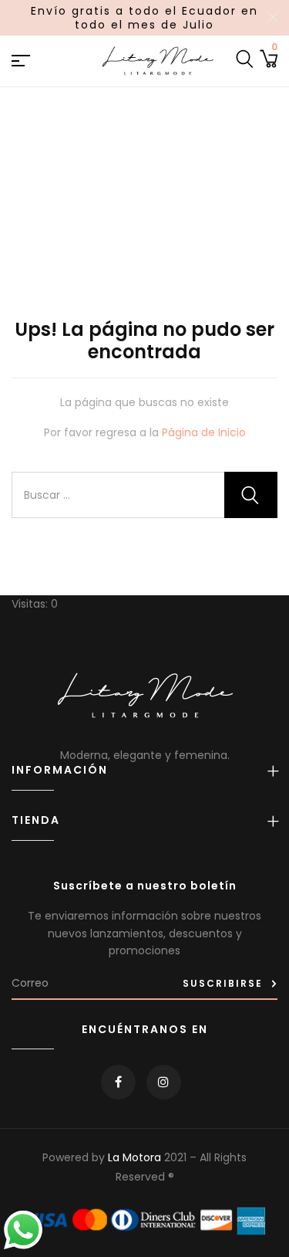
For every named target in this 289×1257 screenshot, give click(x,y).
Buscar (250, 495)
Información (60, 770)
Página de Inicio (204, 432)
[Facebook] (118, 1082)
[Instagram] (163, 1082)
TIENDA (36, 820)
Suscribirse (223, 983)
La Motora (134, 1157)
